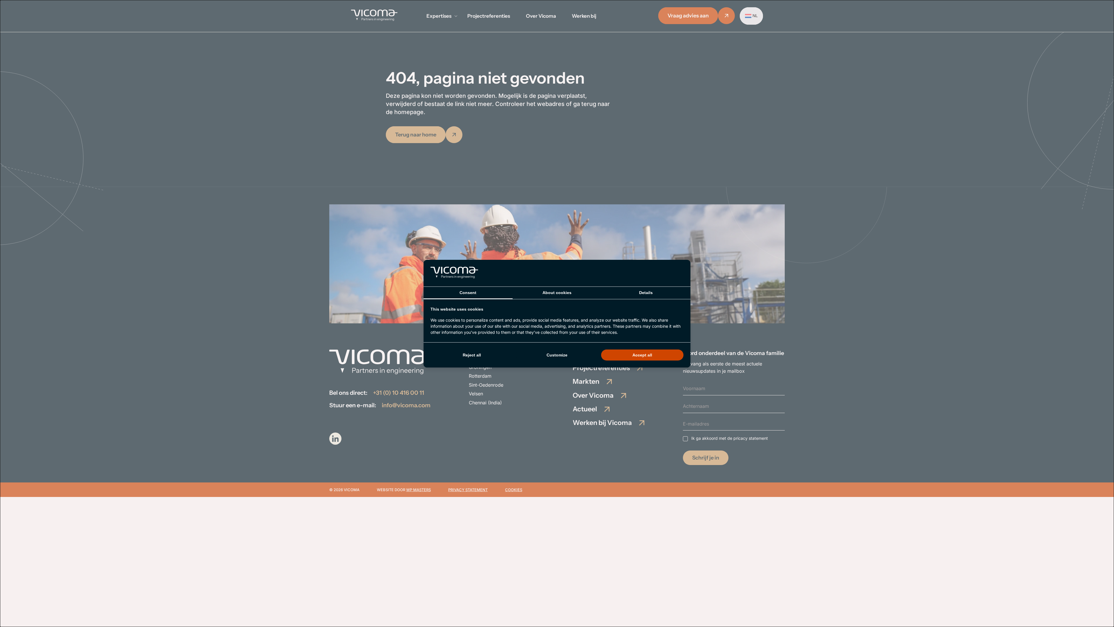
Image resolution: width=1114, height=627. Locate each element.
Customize (557, 355)
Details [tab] (646, 292)
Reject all (472, 355)
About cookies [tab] (557, 292)
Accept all (642, 355)
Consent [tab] (468, 292)
